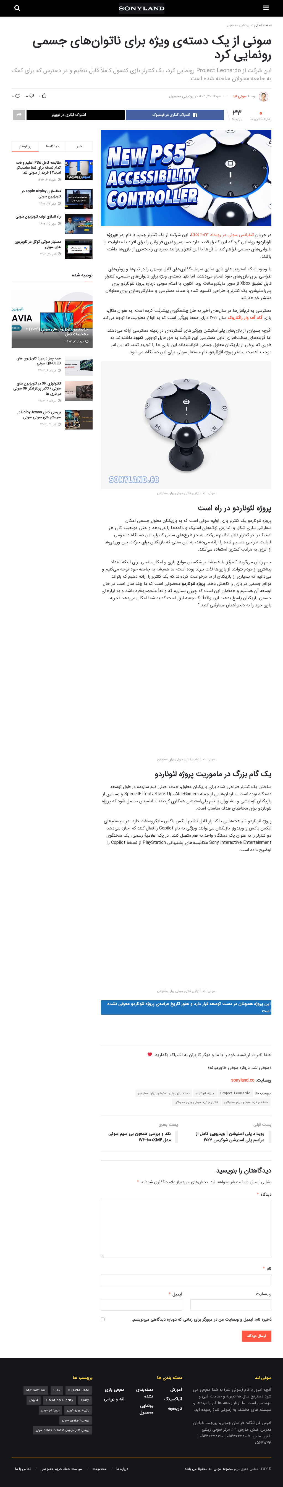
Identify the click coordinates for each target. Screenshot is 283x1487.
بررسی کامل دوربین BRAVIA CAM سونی (62, 1430)
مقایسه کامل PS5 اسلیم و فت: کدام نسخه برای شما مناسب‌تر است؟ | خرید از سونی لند (38, 168)
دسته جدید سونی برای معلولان (246, 1102)
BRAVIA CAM (78, 1390)
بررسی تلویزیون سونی (75, 1420)
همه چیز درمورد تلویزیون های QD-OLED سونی (39, 360)
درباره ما (122, 1469)
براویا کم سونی (50, 1410)
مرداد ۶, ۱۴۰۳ (47, 370)
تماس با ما (23, 1469)
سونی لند (240, 96)
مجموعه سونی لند (220, 1469)
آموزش (176, 1389)
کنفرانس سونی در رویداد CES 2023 (222, 234)
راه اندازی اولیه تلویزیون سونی (38, 216)
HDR (57, 1390)
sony (85, 1400)
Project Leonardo (235, 1093)
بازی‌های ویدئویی (78, 1410)
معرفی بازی (114, 1389)
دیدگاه (263, 1194)
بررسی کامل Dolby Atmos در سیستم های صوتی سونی (39, 414)
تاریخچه (175, 1408)
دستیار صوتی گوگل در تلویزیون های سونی (38, 244)
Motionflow (36, 1390)
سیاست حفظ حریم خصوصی (61, 1469)
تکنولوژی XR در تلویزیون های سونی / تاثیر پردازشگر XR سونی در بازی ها (37, 388)
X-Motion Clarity (59, 1400)
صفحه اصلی (262, 25)
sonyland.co (243, 1080)
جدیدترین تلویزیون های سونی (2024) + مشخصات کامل (57, 331)
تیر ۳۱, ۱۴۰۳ (48, 424)
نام (267, 1268)
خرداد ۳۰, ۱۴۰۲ (210, 96)
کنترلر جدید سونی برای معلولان (196, 1102)
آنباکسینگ (173, 1399)
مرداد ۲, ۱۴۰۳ (47, 401)
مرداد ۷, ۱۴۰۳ (75, 341)
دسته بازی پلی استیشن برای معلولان (164, 1093)
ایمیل (175, 1294)
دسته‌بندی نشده (144, 1393)
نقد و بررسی (114, 1399)
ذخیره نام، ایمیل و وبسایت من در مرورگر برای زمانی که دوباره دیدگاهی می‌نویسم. (201, 1319)
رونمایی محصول (238, 25)
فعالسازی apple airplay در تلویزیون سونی (41, 193)
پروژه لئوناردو (205, 1093)
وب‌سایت (263, 1294)
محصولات (99, 1469)
